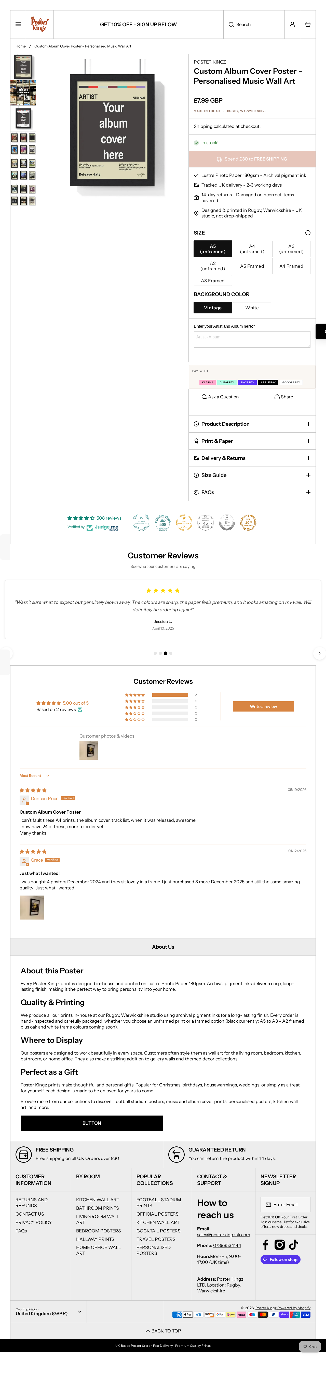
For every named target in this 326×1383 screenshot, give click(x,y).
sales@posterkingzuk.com (223, 1234)
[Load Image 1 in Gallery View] (23, 67)
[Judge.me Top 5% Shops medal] (227, 523)
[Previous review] (6, 653)
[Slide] (307, 232)
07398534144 (227, 1245)
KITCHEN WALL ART (97, 1199)
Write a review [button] (263, 706)
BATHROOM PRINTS (97, 1208)
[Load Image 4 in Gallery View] (23, 144)
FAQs (21, 1230)
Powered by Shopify (293, 1308)
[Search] (228, 24)
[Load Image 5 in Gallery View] (23, 169)
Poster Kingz (266, 1308)
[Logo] (39, 24)
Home (21, 46)
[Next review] (319, 653)
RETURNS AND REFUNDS (32, 1202)
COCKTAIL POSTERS (159, 1230)
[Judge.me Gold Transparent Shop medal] (184, 523)
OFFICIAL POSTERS (158, 1214)
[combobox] (254, 24)
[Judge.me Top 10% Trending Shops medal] (248, 523)
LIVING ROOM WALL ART (98, 1219)
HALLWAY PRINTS (95, 1239)
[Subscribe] (303, 1204)
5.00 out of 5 (76, 703)
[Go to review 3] (165, 653)
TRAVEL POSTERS (156, 1239)
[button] (308, 24)
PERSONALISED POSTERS (154, 1250)
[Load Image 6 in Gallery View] (23, 195)
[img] (33, 790)
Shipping (203, 126)
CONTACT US (30, 1214)
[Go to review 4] (170, 653)
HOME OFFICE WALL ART (98, 1250)
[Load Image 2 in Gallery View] (23, 92)
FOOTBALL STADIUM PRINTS (159, 1202)
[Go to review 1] (155, 653)
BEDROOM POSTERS (98, 1230)
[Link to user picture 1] (32, 907)
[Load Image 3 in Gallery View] (23, 118)
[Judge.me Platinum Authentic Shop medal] (141, 523)
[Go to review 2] (160, 653)
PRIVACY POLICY (34, 1222)
